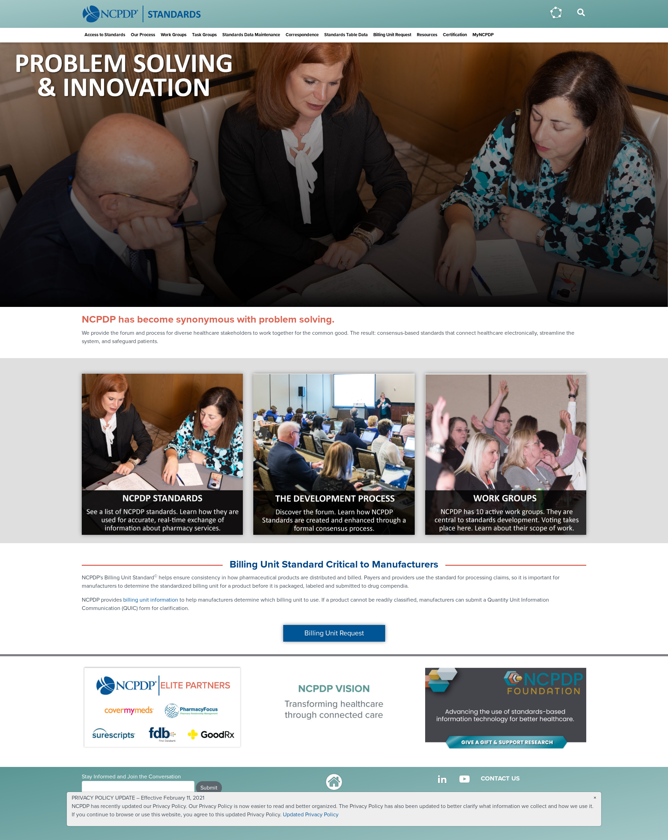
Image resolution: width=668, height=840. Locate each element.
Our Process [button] (143, 35)
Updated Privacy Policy (311, 814)
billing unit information (150, 599)
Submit (208, 787)
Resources (427, 35)
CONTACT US (500, 778)
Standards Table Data (346, 35)
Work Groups (173, 35)
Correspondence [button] (302, 35)
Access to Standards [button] (105, 35)
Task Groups (204, 35)
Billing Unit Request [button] (334, 633)
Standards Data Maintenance (251, 35)
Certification (455, 35)
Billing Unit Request (392, 35)
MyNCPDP (483, 35)
